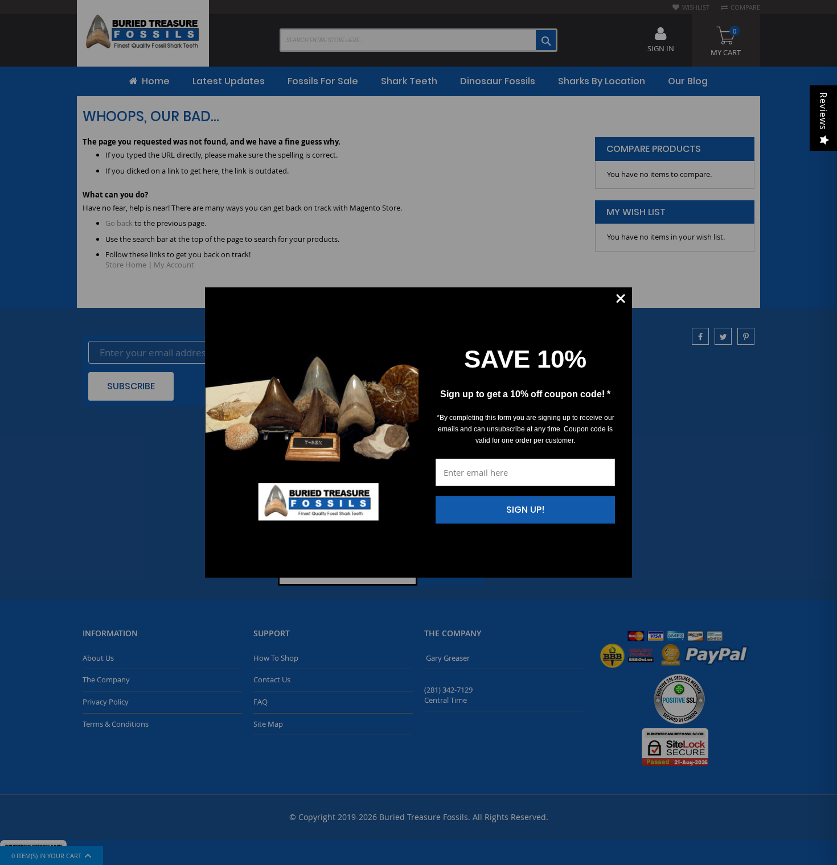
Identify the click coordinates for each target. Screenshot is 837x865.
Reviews (823, 111)
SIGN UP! (525, 509)
